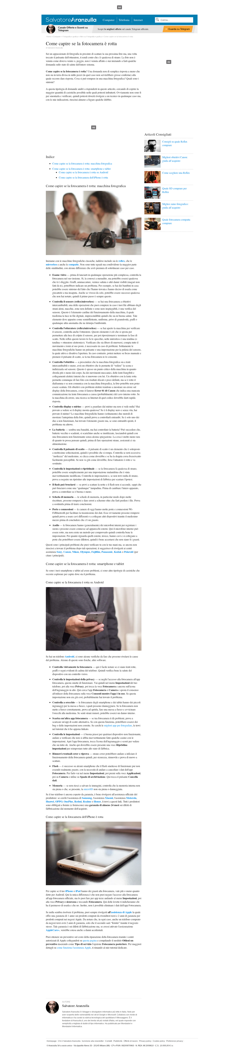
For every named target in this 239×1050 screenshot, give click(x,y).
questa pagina (90, 940)
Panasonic (107, 552)
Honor (97, 801)
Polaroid (128, 552)
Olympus (85, 552)
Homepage (52, 1041)
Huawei (50, 801)
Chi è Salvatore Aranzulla (69, 1041)
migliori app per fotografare (118, 725)
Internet (138, 20)
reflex (122, 261)
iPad (78, 891)
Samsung (87, 798)
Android (69, 656)
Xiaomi (109, 798)
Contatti (108, 1041)
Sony (59, 552)
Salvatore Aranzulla (55, 48)
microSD (88, 789)
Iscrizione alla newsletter (93, 1041)
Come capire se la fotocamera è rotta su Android (83, 172)
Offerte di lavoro (131, 1041)
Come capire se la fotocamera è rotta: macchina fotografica (82, 163)
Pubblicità (117, 1041)
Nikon (75, 552)
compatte (74, 264)
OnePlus (68, 801)
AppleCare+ (53, 930)
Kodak (117, 552)
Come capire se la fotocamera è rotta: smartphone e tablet (81, 168)
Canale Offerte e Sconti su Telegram (73, 29)
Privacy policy (145, 1041)
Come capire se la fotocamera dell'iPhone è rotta (83, 177)
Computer (108, 20)
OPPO (58, 801)
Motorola (131, 798)
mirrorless (51, 264)
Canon (67, 552)
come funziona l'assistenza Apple (74, 947)
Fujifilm (95, 552)
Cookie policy (159, 1041)
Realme (87, 801)
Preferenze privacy (174, 1041)
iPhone (69, 891)
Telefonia (124, 20)
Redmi (78, 801)
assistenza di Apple (121, 912)
